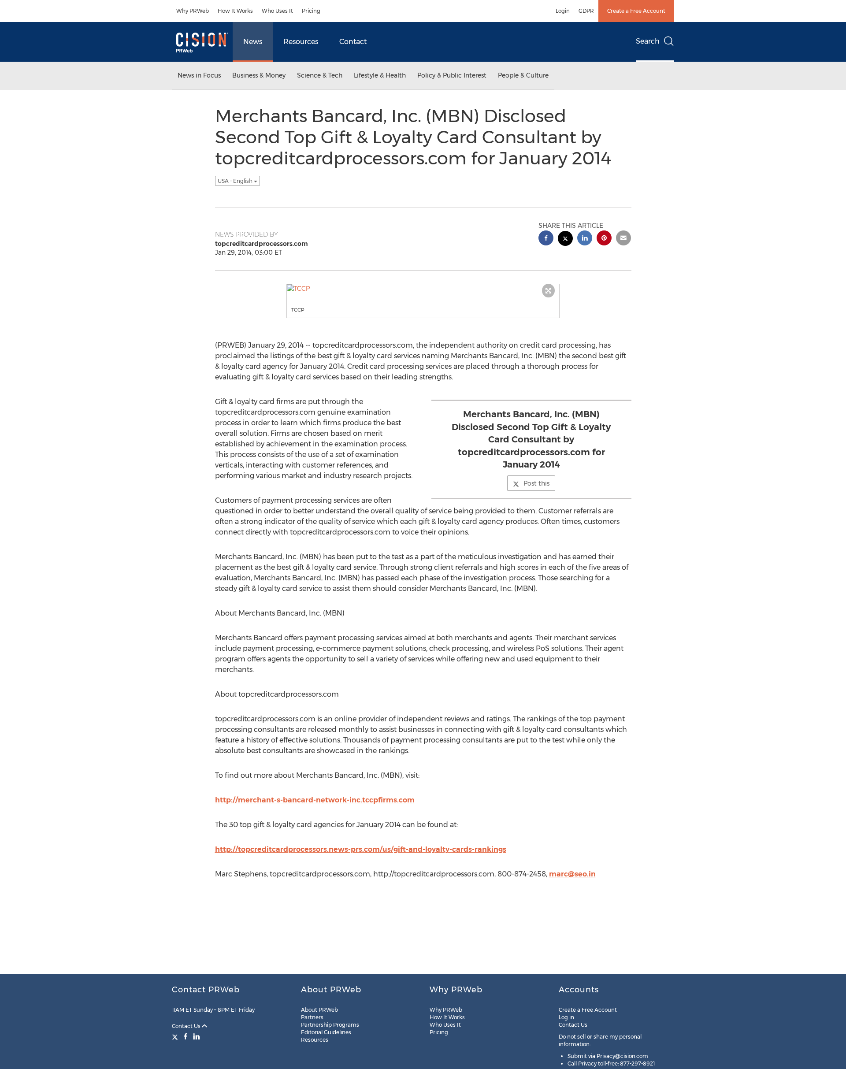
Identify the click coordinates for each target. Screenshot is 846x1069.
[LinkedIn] (196, 1036)
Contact (353, 41)
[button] (423, 288)
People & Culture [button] (523, 75)
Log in (566, 1017)
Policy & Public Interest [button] (451, 75)
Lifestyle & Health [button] (380, 75)
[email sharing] (623, 239)
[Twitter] (176, 1036)
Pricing (311, 10)
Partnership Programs (330, 1024)
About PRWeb (319, 1009)
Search (648, 41)
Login (563, 10)
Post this (536, 483)
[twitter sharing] (565, 239)
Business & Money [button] (259, 75)
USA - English (236, 181)
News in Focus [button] (199, 75)
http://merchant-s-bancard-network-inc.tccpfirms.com (315, 800)
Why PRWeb (192, 10)
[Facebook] (185, 1036)
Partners (312, 1017)
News (252, 41)
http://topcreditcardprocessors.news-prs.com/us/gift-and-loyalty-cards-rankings (360, 849)
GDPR (586, 10)
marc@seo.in (572, 874)
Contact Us (187, 1026)
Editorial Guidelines (326, 1032)
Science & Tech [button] (319, 75)
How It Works (235, 10)
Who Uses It (277, 10)
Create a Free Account (636, 10)
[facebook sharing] (545, 239)
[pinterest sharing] (604, 239)
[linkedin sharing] (584, 239)
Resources (300, 41)
